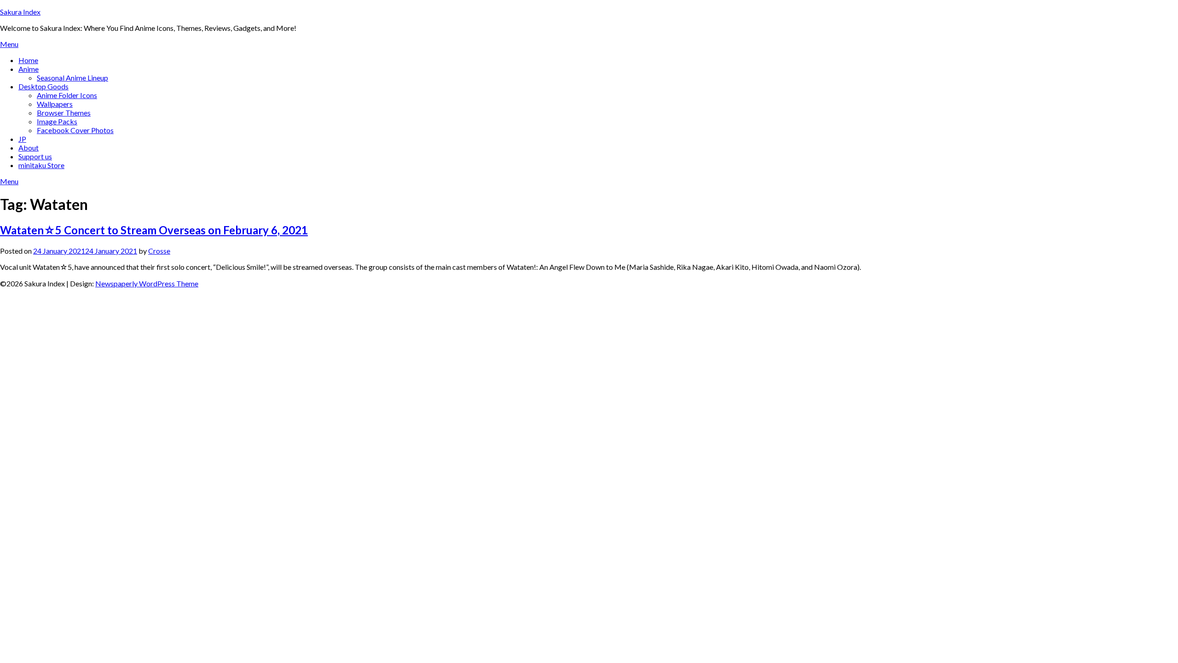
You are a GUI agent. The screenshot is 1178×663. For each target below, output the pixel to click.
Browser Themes (64, 112)
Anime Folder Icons (67, 95)
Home (28, 60)
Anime (28, 68)
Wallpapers (55, 103)
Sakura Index (20, 11)
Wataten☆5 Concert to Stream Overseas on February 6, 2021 (154, 230)
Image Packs (57, 121)
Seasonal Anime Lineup (72, 77)
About (28, 147)
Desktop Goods (43, 86)
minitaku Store (41, 165)
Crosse (159, 250)
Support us (35, 156)
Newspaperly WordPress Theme (146, 283)
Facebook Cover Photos (75, 130)
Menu (9, 44)
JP (22, 138)
